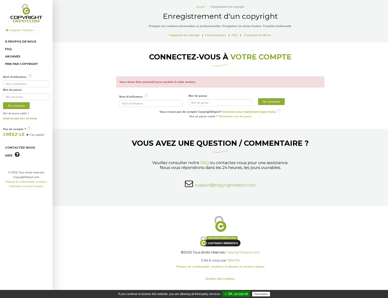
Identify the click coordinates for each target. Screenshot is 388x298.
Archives (12, 56)
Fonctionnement (215, 35)
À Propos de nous (20, 41)
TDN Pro (233, 260)
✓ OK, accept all (236, 294)
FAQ (8, 49)
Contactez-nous (20, 147)
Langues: (20, 30)
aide (10, 155)
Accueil (200, 6)
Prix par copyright (21, 64)
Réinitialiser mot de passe (20, 118)
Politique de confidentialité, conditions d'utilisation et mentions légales (220, 266)
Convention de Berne (257, 35)
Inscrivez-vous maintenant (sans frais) (248, 111)
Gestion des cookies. (220, 278)
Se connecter (16, 105)
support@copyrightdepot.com (225, 185)
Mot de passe (12, 89)
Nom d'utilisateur (17, 76)
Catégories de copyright (184, 35)
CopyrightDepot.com (243, 252)
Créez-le (14, 134)
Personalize (261, 294)
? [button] (30, 76)
